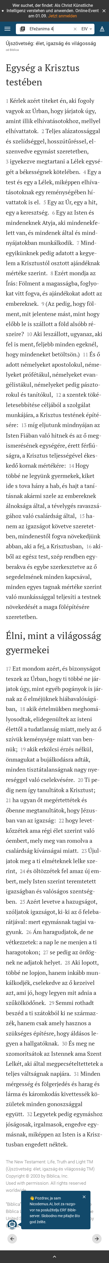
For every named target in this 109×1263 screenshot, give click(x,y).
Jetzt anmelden (62, 15)
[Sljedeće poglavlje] (97, 1238)
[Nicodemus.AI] (12, 1224)
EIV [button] (84, 28)
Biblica (14, 50)
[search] (51, 28)
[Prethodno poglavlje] (12, 1238)
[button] (104, 10)
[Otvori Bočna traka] (54, 1256)
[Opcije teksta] (102, 29)
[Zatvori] (84, 1197)
